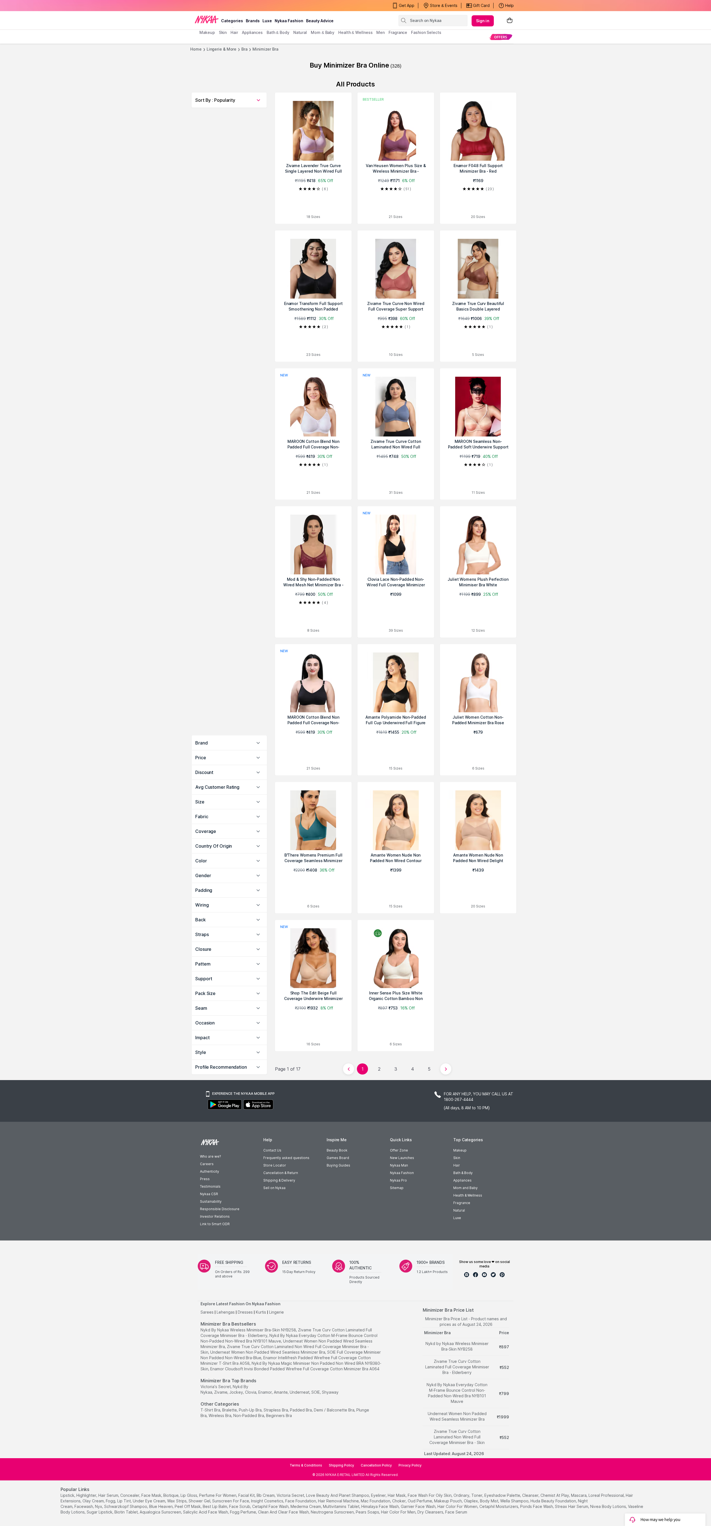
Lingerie (276, 1312)
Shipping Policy (341, 1465)
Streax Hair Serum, (572, 1506)
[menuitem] (500, 37)
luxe (267, 20)
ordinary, (462, 1495)
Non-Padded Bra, (249, 1415)
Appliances (462, 1180)
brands (253, 20)
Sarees (207, 1312)
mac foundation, (376, 1500)
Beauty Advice (320, 20)
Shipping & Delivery (279, 1180)
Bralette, (230, 1410)
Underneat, (300, 1392)
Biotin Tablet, (126, 1512)
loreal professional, (607, 1495)
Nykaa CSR (209, 1194)
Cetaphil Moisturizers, (499, 1506)
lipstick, (68, 1495)
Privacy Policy (410, 1465)
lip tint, (124, 1500)
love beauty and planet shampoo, (338, 1495)
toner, (477, 1495)
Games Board (338, 1158)
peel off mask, (188, 1506)
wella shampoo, (514, 1500)
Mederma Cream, (306, 1506)
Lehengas (226, 1312)
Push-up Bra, (250, 1410)
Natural (459, 1210)
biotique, (171, 1495)
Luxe (457, 1218)
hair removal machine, (339, 1500)
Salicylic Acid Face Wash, (206, 1512)
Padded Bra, (301, 1410)
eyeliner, (379, 1495)
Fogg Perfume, (243, 1512)
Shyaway (330, 1392)
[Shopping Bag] (509, 20)
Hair (456, 1165)
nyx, (99, 1506)
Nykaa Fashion (289, 20)
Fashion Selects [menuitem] (426, 32)
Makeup (460, 1150)
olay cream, (93, 1500)
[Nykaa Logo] (207, 19)
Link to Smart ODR (215, 1224)
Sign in (482, 20)
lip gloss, (189, 1495)
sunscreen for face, (231, 1500)
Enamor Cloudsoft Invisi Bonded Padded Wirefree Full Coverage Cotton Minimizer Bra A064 (294, 1368)
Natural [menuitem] (300, 32)
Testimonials (210, 1186)
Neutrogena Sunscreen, (333, 1512)
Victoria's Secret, (216, 1386)
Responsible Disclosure (219, 1209)
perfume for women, (218, 1495)
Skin (456, 1158)
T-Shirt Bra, (211, 1410)
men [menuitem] (380, 32)
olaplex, (471, 1500)
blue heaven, (161, 1506)
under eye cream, (149, 1500)
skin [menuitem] (223, 32)
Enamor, (265, 1392)
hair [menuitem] (234, 32)
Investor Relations (215, 1216)
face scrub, (240, 1506)
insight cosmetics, (267, 1500)
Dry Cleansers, (430, 1512)
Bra (244, 49)
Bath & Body (463, 1173)
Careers (207, 1164)
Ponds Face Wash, (537, 1506)
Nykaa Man (399, 1165)
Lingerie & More (222, 49)
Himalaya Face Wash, (380, 1506)
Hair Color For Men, (398, 1512)
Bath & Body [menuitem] (278, 32)
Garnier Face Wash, (418, 1506)
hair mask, (397, 1495)
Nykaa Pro (398, 1180)
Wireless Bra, (220, 1415)
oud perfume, (420, 1500)
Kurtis (261, 1312)
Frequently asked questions (286, 1158)
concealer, (130, 1495)
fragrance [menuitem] (398, 32)
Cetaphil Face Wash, (270, 1506)
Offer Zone (399, 1150)
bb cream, (266, 1495)
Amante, (281, 1392)
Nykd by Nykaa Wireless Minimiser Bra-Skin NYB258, (249, 1330)
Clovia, (251, 1392)
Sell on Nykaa (274, 1188)
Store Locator (274, 1165)
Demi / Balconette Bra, (334, 1410)
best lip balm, (215, 1506)
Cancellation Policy (376, 1465)
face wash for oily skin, (430, 1495)
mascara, (579, 1495)
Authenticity (209, 1171)
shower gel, (200, 1500)
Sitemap (397, 1188)
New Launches (402, 1158)
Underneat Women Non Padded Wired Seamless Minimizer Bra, (268, 1352)
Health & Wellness (467, 1195)
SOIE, (316, 1392)
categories (232, 20)
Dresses (245, 1312)
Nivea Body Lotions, (608, 1506)
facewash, (84, 1506)
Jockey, (236, 1392)
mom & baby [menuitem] (322, 32)
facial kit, (247, 1495)
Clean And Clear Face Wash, (284, 1512)
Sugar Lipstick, (100, 1512)
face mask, (151, 1495)
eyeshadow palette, (502, 1495)
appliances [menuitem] (252, 32)
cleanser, (530, 1495)
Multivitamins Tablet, (341, 1506)
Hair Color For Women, (457, 1506)
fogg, (111, 1500)
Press (205, 1179)
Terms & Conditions (306, 1465)
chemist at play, (555, 1495)
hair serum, (108, 1495)
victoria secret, (291, 1495)
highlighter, (86, 1495)
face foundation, (301, 1500)
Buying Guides (338, 1165)
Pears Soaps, (368, 1512)
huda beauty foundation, (553, 1500)
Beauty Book (337, 1150)
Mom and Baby (465, 1188)
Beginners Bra (279, 1415)
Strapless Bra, (276, 1410)
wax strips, (177, 1500)
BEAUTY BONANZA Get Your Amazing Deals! (244, 6)
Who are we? (210, 1156)
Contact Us (272, 1150)
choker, (399, 1500)
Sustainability (211, 1201)
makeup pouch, (448, 1500)
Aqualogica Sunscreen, (161, 1512)
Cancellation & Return (280, 1173)
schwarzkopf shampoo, (126, 1506)
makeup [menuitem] (207, 32)
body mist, (489, 1500)
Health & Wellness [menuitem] (355, 32)
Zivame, (221, 1392)
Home (196, 49)
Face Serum (456, 1512)
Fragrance (461, 1203)
